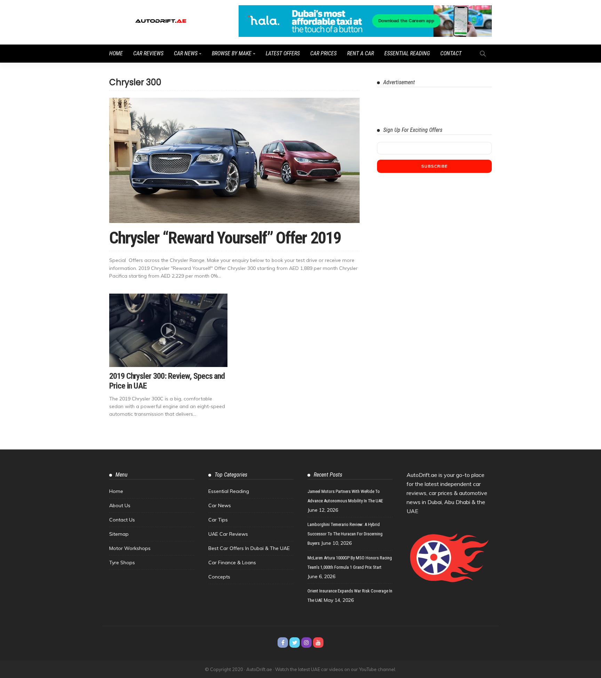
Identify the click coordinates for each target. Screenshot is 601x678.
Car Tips (218, 520)
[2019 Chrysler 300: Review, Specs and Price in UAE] (168, 330)
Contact (451, 53)
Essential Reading (407, 53)
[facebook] (283, 642)
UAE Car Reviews (228, 534)
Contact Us (122, 520)
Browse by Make (231, 53)
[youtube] (318, 642)
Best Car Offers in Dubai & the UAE (249, 548)
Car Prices (323, 53)
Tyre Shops (122, 562)
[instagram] (306, 642)
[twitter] (294, 642)
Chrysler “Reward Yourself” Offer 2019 (225, 238)
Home (116, 53)
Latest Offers (283, 53)
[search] (483, 54)
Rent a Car (360, 53)
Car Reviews (148, 53)
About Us (119, 505)
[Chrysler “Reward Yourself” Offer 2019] (234, 160)
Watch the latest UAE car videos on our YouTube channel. (335, 669)
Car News (186, 53)
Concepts (219, 577)
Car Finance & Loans (232, 562)
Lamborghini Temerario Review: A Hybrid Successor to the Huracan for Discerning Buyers (345, 534)
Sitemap (119, 534)
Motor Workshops (130, 548)
